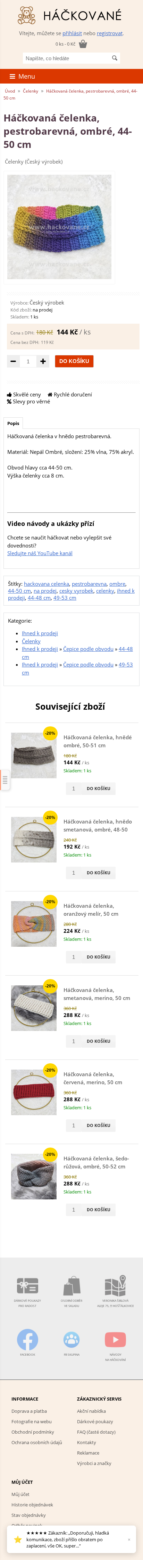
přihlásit (72, 33)
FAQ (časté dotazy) (96, 1432)
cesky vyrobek (76, 590)
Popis (13, 423)
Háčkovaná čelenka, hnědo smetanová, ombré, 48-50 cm (98, 829)
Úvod (10, 91)
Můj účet (20, 1494)
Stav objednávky (28, 1515)
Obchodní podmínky (32, 1432)
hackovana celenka (46, 583)
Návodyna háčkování (115, 1357)
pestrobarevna (89, 583)
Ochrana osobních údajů (36, 1442)
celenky (105, 590)
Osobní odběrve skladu (71, 1303)
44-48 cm (39, 597)
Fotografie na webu (31, 1421)
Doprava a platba (29, 1411)
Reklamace (88, 1453)
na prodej (45, 590)
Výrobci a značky (94, 1463)
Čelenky (30, 91)
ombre (117, 583)
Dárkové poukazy (95, 1421)
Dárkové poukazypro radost (27, 1303)
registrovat (110, 33)
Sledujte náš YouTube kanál (40, 553)
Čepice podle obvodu (88, 648)
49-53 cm (64, 597)
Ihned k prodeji (40, 633)
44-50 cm (19, 590)
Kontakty (86, 1442)
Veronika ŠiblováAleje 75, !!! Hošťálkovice (115, 1303)
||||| (5, 780)
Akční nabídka (91, 1411)
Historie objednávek (32, 1505)
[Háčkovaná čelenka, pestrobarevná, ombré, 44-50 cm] (59, 277)
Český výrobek (47, 302)
